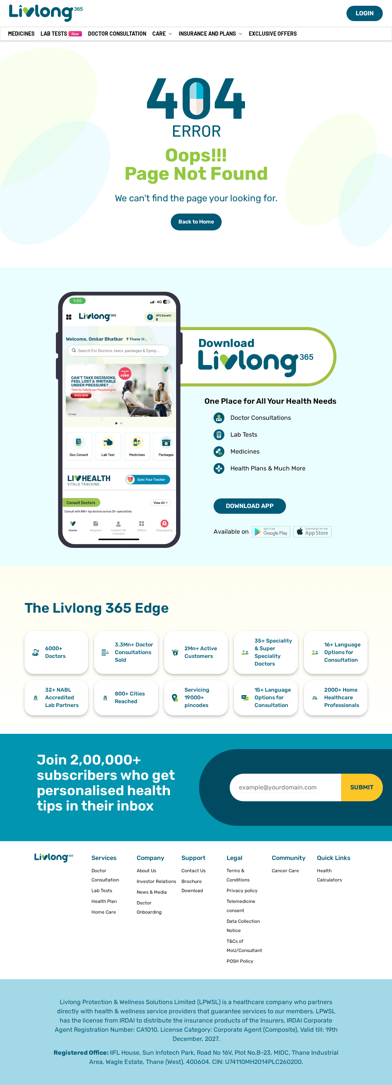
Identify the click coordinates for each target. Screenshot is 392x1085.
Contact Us (193, 870)
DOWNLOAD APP (250, 506)
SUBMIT (362, 787)
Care (159, 33)
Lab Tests (60, 33)
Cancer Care (285, 870)
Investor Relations (156, 881)
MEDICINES (21, 33)
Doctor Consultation (117, 33)
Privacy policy (242, 890)
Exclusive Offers (273, 33)
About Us (146, 870)
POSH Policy (240, 961)
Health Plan (104, 901)
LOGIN (365, 13)
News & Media (152, 892)
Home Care (103, 912)
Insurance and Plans (207, 33)
